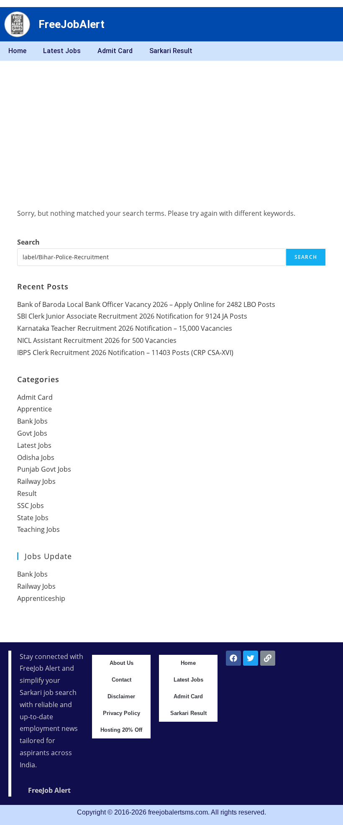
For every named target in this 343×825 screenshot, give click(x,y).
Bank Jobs (32, 421)
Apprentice (34, 409)
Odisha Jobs (35, 457)
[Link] (267, 658)
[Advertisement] (171, 123)
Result (27, 493)
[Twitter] (250, 658)
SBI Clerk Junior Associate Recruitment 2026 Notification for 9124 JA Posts (132, 316)
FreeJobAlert (71, 24)
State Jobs (33, 517)
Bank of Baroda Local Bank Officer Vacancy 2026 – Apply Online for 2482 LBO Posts (146, 304)
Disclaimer (121, 696)
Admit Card (115, 51)
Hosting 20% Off (121, 730)
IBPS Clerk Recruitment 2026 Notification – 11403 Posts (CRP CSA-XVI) (125, 352)
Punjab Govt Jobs (44, 469)
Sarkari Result (170, 51)
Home (17, 51)
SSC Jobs (30, 505)
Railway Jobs (36, 481)
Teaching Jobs (38, 529)
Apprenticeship (41, 598)
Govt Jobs (32, 433)
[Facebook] (233, 658)
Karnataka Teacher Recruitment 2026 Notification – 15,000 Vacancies (124, 328)
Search (28, 242)
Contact (121, 680)
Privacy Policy (121, 713)
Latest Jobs (62, 51)
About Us (121, 663)
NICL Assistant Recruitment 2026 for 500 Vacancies (97, 340)
